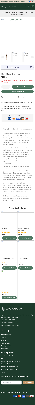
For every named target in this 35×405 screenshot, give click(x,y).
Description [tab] (6, 129)
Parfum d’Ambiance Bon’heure (23, 229)
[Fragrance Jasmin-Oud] (9, 248)
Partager (22, 97)
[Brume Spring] (9, 278)
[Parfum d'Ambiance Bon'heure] (26, 219)
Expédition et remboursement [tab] (23, 129)
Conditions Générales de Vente (10, 361)
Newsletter (28, 382)
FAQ (2, 359)
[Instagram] (5, 330)
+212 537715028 (9, 320)
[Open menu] (2, 6)
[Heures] (2, 12)
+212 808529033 (9, 323)
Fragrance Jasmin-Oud (8, 258)
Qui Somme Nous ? (7, 356)
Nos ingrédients (6, 346)
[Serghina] (9, 219)
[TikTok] (9, 330)
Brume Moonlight (23, 258)
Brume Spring (6, 288)
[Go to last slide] (2, 57)
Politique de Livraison (7, 364)
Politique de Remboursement (9, 367)
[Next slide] (32, 57)
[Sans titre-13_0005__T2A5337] (17, 35)
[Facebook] (2, 330)
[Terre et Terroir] (10, 6)
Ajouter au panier (22, 87)
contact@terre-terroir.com (11, 325)
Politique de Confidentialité (9, 369)
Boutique (3, 340)
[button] (31, 1)
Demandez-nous (9, 97)
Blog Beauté (4, 348)
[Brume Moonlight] (26, 248)
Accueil (3, 338)
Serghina (4, 228)
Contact (3, 372)
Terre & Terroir (5, 343)
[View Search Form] (25, 6)
